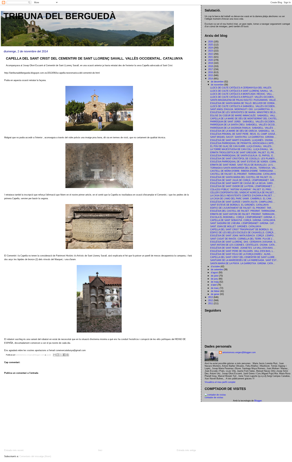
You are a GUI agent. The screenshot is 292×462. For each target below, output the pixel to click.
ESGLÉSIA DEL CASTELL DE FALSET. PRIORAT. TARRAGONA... (243, 211)
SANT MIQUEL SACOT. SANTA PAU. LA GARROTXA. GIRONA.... (243, 137)
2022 (211, 54)
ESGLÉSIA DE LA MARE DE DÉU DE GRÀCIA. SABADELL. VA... (243, 131)
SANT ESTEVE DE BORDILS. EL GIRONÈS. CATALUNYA (239, 205)
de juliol (215, 275)
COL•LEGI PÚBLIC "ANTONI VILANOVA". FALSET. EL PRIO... (241, 189)
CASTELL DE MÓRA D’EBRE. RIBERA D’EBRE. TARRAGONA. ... (243, 171)
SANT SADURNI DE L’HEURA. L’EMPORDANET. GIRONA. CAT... (243, 223)
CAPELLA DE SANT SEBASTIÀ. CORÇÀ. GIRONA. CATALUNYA (242, 220)
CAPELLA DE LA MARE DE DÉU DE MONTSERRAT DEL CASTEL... (244, 118)
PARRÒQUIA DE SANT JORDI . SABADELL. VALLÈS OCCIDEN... (243, 121)
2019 (211, 63)
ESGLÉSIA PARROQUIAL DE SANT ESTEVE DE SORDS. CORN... (244, 161)
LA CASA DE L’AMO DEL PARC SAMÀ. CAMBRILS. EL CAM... (241, 198)
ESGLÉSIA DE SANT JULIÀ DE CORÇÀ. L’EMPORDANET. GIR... (243, 180)
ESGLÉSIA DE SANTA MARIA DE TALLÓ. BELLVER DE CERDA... (243, 103)
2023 (211, 50)
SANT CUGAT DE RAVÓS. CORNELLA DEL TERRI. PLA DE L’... (242, 238)
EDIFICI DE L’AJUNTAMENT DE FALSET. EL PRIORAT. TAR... (241, 208)
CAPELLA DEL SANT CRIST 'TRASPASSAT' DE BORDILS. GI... (242, 229)
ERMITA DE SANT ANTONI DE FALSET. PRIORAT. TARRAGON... (243, 214)
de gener (215, 294)
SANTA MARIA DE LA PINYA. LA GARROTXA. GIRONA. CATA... (242, 263)
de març (215, 288)
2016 (211, 72)
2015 (211, 75)
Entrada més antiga (186, 450)
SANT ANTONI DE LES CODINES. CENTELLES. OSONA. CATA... (243, 245)
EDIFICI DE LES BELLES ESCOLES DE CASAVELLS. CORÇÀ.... (243, 232)
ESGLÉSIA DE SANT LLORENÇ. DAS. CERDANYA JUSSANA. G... (243, 242)
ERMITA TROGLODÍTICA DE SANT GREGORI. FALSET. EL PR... (243, 152)
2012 (211, 300)
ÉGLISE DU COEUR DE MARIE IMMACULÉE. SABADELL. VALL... (243, 115)
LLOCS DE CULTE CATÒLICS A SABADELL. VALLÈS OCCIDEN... (243, 106)
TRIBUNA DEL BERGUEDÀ (59, 16)
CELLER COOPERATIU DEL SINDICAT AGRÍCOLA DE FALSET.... (243, 192)
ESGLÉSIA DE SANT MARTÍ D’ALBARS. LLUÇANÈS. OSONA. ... (243, 140)
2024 (211, 47)
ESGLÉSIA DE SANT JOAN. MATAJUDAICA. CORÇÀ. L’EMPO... (242, 235)
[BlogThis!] (57, 355)
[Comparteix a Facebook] (64, 355)
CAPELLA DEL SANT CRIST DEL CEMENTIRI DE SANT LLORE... (243, 257)
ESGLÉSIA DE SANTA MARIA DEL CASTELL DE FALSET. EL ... (242, 177)
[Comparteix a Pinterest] (67, 355)
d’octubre (216, 266)
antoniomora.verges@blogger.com (239, 352)
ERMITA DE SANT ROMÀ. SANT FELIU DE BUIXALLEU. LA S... (242, 165)
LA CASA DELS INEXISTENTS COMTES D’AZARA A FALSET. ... (242, 195)
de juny (215, 279)
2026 (211, 41)
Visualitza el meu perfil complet (220, 382)
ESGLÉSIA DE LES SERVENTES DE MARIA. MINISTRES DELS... (243, 112)
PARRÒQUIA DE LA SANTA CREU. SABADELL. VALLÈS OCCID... (243, 124)
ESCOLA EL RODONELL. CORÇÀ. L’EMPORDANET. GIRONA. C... (243, 217)
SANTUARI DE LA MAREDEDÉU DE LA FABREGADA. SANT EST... (244, 260)
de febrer (215, 291)
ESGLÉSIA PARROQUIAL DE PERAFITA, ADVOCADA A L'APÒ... (242, 143)
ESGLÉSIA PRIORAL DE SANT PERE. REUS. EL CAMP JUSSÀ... (243, 134)
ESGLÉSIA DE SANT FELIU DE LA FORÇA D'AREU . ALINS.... (241, 254)
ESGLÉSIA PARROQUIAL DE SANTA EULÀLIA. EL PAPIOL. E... (242, 155)
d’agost (215, 272)
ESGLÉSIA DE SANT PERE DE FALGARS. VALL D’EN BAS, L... (242, 251)
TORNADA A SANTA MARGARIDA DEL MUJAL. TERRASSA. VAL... (244, 168)
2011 (211, 303)
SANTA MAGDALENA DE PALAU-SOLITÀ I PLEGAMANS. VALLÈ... (244, 100)
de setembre (217, 269)
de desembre (217, 81)
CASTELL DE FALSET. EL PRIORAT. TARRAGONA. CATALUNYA (243, 174)
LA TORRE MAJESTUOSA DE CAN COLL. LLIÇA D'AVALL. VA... (242, 149)
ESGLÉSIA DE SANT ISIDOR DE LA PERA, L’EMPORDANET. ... (242, 186)
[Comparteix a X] (61, 355)
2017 (211, 69)
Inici (100, 450)
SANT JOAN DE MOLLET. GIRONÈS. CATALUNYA (235, 226)
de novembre (217, 84)
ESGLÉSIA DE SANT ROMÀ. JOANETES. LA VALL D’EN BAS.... (242, 248)
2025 (211, 44)
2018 (211, 66)
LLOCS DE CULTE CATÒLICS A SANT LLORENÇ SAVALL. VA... (242, 91)
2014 (211, 78)
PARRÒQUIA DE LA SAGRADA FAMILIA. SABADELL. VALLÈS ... (243, 128)
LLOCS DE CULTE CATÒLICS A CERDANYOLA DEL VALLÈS (240, 87)
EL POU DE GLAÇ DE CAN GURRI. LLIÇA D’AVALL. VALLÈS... (241, 146)
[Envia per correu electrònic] (54, 355)
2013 (211, 297)
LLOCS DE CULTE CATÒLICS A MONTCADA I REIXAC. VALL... (242, 94)
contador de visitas (214, 397)
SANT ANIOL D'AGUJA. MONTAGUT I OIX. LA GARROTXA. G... (242, 109)
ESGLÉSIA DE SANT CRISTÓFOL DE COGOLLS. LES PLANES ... (243, 158)
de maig (215, 282)
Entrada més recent (13, 450)
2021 (211, 57)
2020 (211, 60)
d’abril (214, 285)
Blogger (258, 400)
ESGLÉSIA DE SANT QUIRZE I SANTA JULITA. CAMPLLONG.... (242, 202)
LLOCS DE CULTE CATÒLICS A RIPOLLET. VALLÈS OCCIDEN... (242, 97)
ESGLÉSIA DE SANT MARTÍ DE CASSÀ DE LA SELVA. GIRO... (242, 183)
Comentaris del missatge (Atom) (35, 456)
